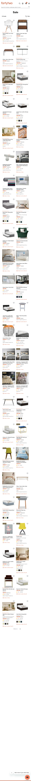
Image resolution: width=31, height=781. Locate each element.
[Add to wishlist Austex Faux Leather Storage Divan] (27, 99)
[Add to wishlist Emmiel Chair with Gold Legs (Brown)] (14, 576)
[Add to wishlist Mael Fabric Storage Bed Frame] (14, 199)
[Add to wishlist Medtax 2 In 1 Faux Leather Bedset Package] (14, 548)
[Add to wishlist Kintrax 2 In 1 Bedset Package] (14, 424)
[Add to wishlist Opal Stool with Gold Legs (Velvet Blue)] (27, 424)
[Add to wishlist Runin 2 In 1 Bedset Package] (27, 576)
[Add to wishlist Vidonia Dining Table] (14, 397)
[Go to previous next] (20, 629)
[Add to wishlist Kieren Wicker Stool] (14, 325)
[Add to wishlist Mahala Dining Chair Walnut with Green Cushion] (14, 448)
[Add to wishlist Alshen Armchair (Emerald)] (27, 228)
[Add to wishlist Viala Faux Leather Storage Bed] (14, 601)
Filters (28, 16)
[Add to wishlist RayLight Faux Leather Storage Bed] (27, 397)
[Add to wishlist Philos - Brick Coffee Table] (14, 46)
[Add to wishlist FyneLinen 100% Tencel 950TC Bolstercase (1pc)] (14, 175)
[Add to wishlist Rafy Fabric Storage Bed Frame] (27, 199)
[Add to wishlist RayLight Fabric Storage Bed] (27, 71)
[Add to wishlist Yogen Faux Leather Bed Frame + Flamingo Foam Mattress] (14, 303)
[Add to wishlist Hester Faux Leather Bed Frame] (14, 71)
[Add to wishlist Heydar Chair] (27, 524)
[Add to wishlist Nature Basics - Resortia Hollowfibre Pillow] (27, 175)
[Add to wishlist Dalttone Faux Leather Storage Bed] (27, 548)
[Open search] (29, 7)
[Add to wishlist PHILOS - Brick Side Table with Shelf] (27, 20)
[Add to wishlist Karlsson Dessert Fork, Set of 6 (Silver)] (27, 126)
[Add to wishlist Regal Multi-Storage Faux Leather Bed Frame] (14, 126)
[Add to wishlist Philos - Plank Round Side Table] (27, 303)
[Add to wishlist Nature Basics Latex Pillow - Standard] (27, 250)
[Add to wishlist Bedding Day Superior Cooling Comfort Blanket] (27, 448)
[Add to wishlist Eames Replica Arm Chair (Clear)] (14, 20)
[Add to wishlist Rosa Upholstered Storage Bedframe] (27, 274)
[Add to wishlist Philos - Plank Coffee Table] (27, 473)
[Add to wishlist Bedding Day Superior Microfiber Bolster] (14, 151)
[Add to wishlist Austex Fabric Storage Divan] (14, 497)
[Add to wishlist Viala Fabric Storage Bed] (27, 601)
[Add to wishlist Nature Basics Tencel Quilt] (14, 274)
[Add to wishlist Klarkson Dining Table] (27, 46)
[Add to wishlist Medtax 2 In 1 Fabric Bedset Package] (14, 228)
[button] (3, 93)
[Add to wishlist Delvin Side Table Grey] (27, 497)
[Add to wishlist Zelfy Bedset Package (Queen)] (14, 99)
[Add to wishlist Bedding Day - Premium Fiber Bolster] (27, 325)
